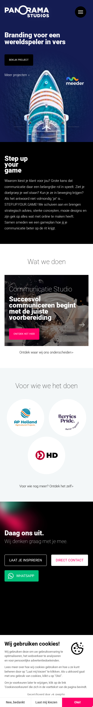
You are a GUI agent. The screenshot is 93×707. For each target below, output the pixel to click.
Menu (80, 12)
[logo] (27, 11)
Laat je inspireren (25, 560)
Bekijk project (19, 59)
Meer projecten (16, 75)
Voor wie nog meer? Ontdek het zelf (45, 486)
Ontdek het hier (24, 333)
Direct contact (70, 560)
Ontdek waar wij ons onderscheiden (45, 352)
